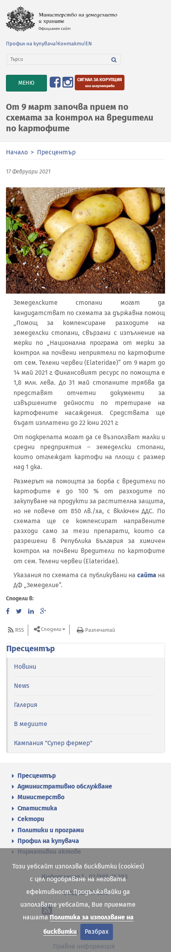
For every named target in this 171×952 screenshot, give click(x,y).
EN (89, 44)
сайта (146, 575)
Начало (17, 152)
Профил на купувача (31, 44)
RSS (19, 630)
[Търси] (114, 59)
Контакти (70, 44)
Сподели (51, 630)
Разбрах (97, 931)
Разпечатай (100, 630)
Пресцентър (56, 152)
